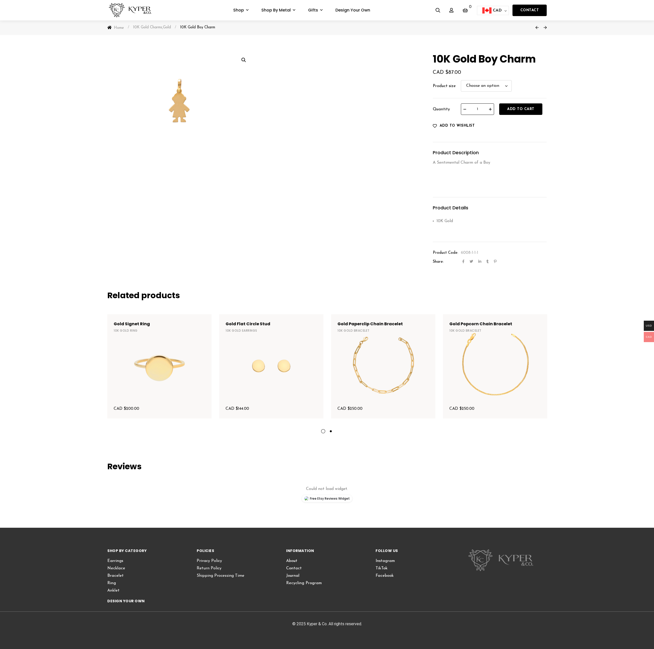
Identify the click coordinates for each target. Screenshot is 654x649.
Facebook (385, 576)
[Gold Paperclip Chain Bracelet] (383, 366)
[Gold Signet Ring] (159, 366)
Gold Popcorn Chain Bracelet (480, 324)
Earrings (115, 561)
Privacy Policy (209, 561)
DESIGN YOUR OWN (126, 601)
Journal (292, 576)
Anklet (113, 590)
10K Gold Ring (126, 330)
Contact (529, 10)
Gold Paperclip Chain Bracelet (370, 324)
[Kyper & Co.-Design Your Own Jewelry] (133, 10)
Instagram (385, 561)
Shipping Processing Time (220, 576)
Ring (111, 583)
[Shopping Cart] (465, 10)
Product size (444, 86)
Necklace (116, 568)
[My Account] (451, 10)
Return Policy (209, 568)
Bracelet (115, 576)
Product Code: (445, 253)
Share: (438, 262)
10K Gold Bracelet (353, 330)
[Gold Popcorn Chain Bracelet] (495, 366)
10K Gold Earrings (241, 330)
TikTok (382, 568)
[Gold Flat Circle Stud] (271, 366)
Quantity (441, 109)
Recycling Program (304, 583)
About (291, 561)
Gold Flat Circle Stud (248, 324)
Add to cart (520, 109)
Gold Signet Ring (132, 324)
